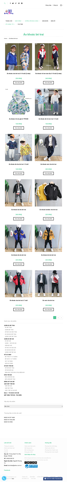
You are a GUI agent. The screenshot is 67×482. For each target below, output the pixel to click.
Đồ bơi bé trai (9, 368)
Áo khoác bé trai (10, 334)
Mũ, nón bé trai (10, 379)
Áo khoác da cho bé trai (18, 209)
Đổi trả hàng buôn (29, 450)
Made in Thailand (9, 419)
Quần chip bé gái (10, 352)
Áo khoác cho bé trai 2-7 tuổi (19, 300)
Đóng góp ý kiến (29, 452)
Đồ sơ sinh (7, 354)
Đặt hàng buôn (28, 448)
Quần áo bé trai (9, 325)
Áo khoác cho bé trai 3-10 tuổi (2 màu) (18, 73)
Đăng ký (55, 5)
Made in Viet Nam (9, 417)
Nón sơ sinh (9, 363)
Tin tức (6, 450)
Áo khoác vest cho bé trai (48, 164)
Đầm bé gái (8, 345)
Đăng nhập (48, 5)
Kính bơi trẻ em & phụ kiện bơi (15, 372)
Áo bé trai (8, 327)
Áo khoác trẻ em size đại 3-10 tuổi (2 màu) (48, 73)
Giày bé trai (9, 388)
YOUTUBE (33, 478)
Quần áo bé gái (9, 339)
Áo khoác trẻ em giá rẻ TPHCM (18, 119)
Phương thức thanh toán (51, 450)
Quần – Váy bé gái (10, 343)
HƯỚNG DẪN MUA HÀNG (31, 21)
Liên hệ (6, 452)
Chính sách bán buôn (30, 446)
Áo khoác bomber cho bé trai (48, 209)
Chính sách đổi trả (49, 448)
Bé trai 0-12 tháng (11, 356)
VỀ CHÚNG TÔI (9, 24)
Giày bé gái (8, 386)
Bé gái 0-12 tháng (11, 359)
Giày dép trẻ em (9, 384)
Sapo (13, 478)
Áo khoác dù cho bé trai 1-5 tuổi (18, 164)
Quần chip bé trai (11, 336)
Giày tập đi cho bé (11, 390)
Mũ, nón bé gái (9, 377)
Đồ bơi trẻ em (8, 366)
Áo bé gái (8, 341)
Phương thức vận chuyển (51, 452)
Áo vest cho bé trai (48, 300)
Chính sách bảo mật (9, 448)
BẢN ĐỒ (59, 476)
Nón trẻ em (8, 375)
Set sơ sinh (9, 361)
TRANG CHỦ (24, 476)
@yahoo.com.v (17, 465)
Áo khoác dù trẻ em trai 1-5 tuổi (48, 119)
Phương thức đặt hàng (51, 446)
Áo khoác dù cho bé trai (18, 255)
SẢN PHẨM (18, 21)
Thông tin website (9, 446)
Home (5, 38)
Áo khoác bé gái (10, 350)
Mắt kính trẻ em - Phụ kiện (13, 395)
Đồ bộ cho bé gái (10, 347)
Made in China (8, 422)
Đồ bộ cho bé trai (11, 332)
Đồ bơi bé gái (9, 370)
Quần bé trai (9, 329)
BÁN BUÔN (52, 476)
